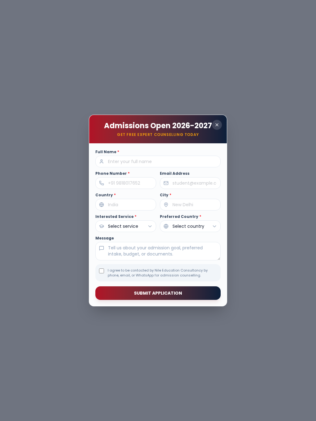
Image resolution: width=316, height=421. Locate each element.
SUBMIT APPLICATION (158, 293)
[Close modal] (217, 125)
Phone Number (112, 173)
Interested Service (115, 216)
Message (104, 238)
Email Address (174, 173)
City (165, 195)
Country (105, 195)
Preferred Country (180, 216)
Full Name (107, 151)
